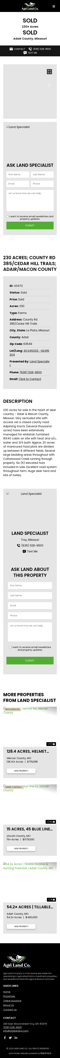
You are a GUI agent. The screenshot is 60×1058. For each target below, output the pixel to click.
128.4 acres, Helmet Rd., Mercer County (27, 751)
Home (6, 991)
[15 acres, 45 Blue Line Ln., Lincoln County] (30, 804)
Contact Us (10, 1009)
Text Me (32, 551)
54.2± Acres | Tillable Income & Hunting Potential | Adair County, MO (29, 906)
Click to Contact (30, 379)
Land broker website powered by (30, 1053)
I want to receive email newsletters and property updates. (31, 218)
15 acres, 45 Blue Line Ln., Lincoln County (28, 829)
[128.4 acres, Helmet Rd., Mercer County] (30, 727)
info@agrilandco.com (15, 1030)
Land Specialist (30, 533)
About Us (8, 1005)
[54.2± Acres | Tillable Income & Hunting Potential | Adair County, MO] (30, 882)
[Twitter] (10, 1037)
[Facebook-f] (4, 1037)
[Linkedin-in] (15, 1037)
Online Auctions (12, 1000)
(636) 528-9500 (31, 372)
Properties (9, 996)
